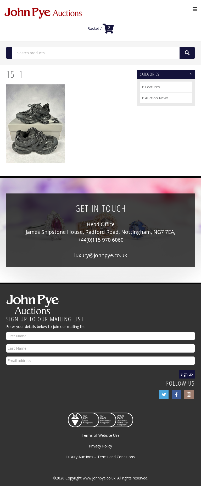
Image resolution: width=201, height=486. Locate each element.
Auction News (157, 97)
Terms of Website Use (101, 435)
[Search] (187, 53)
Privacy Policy (100, 446)
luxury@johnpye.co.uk (100, 255)
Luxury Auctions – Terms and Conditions (100, 456)
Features (152, 86)
